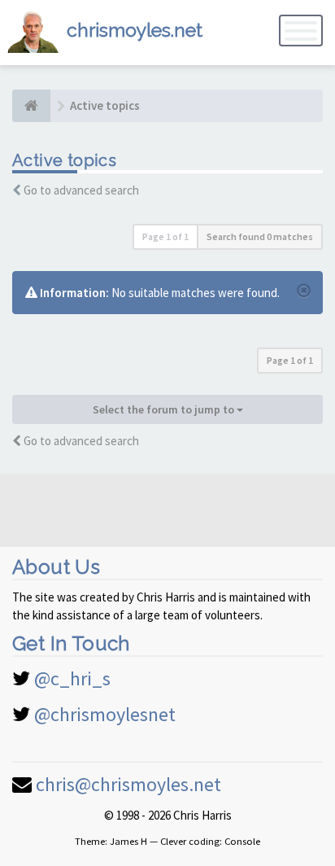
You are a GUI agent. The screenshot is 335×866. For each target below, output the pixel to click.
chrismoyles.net (134, 30)
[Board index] (31, 106)
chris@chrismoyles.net (128, 784)
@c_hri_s (72, 678)
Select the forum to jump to (165, 409)
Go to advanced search (81, 190)
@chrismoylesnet (105, 714)
